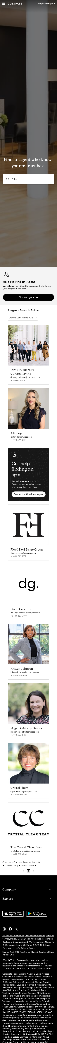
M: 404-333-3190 (18, 616)
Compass (6, 862)
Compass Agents (22, 862)
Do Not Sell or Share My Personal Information (23, 935)
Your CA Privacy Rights (24, 948)
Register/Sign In (46, 3)
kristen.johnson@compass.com (24, 672)
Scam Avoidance (33, 939)
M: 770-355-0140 (18, 735)
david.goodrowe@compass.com (25, 612)
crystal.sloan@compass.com (23, 791)
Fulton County (11, 865)
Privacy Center (17, 939)
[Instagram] (5, 928)
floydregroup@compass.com (23, 553)
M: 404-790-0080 (18, 675)
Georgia (36, 862)
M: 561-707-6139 (17, 380)
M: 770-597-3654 (18, 440)
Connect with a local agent (29, 494)
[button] (3, 3)
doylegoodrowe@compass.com (25, 377)
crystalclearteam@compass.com (25, 851)
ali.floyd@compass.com (21, 437)
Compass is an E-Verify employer (28, 942)
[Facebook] (12, 928)
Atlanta (24, 865)
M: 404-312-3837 (18, 556)
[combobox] (28, 179)
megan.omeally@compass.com (24, 732)
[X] (18, 928)
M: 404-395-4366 (18, 794)
